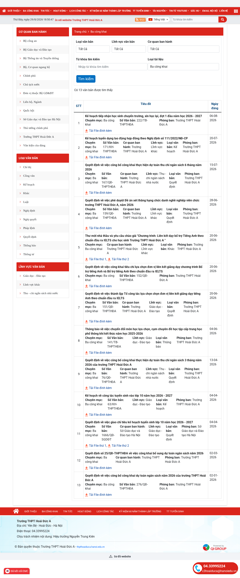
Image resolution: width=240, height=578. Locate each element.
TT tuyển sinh (141, 11)
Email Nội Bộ (210, 11)
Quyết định (29, 236)
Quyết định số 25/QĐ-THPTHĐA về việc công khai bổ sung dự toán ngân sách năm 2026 (144, 453)
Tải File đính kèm (100, 130)
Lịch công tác (77, 11)
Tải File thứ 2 (120, 259)
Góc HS (195, 11)
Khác (26, 193)
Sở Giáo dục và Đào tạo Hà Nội (41, 119)
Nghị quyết (29, 219)
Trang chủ (80, 31)
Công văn (29, 175)
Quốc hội (28, 110)
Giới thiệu (14, 11)
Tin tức (45, 11)
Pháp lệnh (29, 228)
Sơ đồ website (122, 556)
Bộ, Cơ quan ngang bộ (36, 67)
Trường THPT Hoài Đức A (38, 136)
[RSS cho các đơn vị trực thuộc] (140, 19)
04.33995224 (214, 566)
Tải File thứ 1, (97, 259)
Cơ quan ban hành (32, 32)
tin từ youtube (178, 11)
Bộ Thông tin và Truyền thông (41, 58)
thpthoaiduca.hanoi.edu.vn (91, 546)
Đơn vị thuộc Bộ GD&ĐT (38, 93)
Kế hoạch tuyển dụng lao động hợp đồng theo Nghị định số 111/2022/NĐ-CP (136, 138)
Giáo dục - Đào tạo (34, 275)
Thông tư (28, 254)
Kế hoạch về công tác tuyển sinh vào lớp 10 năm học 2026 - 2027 (128, 395)
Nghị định (29, 210)
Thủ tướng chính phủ (35, 127)
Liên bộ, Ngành (32, 101)
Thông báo (29, 245)
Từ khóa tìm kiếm (88, 59)
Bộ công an (30, 40)
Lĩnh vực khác (31, 284)
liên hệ (223, 11)
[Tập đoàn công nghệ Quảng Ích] (214, 547)
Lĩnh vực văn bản (32, 266)
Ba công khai (31, 11)
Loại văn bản (28, 158)
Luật (25, 201)
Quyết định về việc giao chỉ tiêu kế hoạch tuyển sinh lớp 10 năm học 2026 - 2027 (139, 422)
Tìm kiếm (86, 79)
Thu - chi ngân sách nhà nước (40, 293)
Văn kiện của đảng (34, 145)
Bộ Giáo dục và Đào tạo (37, 49)
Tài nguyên (159, 11)
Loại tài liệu (155, 59)
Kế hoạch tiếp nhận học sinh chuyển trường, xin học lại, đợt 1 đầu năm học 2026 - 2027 (143, 116)
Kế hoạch (28, 184)
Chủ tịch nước (31, 84)
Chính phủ (29, 75)
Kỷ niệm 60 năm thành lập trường (110, 11)
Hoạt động (59, 11)
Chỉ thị (27, 167)
